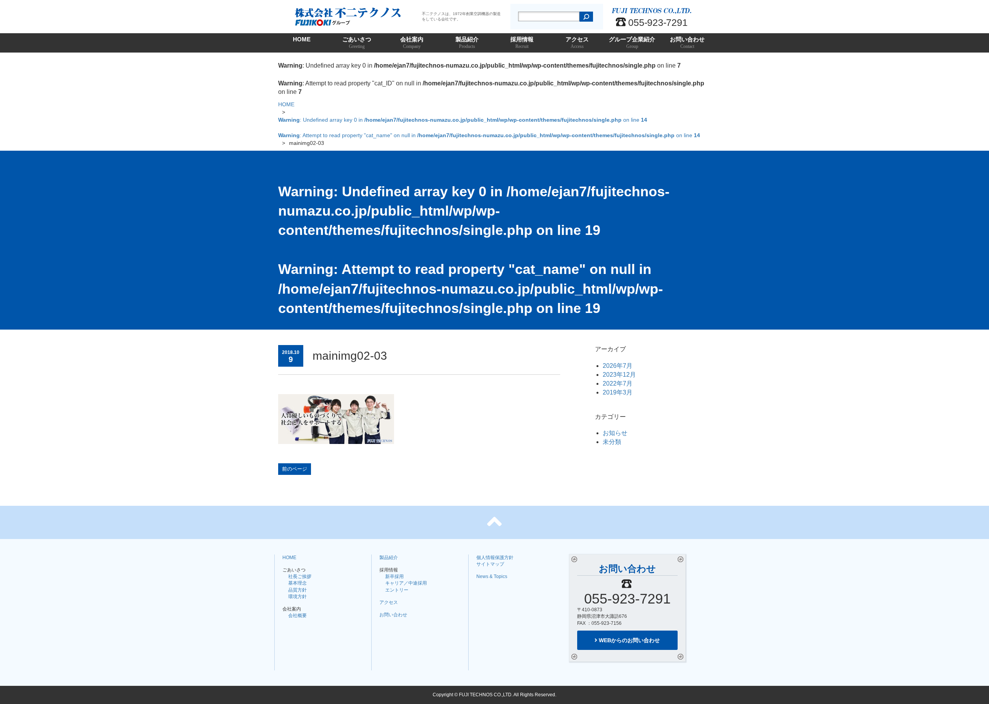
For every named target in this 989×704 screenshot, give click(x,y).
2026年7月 (617, 365)
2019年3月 (617, 392)
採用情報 (522, 42)
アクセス (577, 42)
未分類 (612, 442)
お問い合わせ (687, 42)
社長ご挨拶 (299, 576)
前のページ (294, 469)
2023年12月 (619, 374)
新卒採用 (394, 576)
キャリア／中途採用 (406, 583)
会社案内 (411, 42)
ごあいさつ (356, 42)
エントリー (396, 590)
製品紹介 (467, 42)
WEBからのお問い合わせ (628, 640)
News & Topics (491, 576)
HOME (302, 39)
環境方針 (297, 596)
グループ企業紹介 (632, 42)
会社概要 (297, 615)
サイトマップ (490, 564)
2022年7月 (617, 383)
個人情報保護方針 (494, 557)
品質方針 (297, 590)
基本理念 (297, 583)
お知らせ (615, 433)
